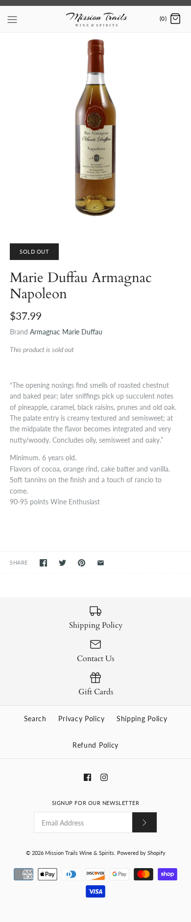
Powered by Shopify (141, 853)
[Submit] (144, 822)
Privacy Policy (81, 718)
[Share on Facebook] (43, 563)
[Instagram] (104, 777)
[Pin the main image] (81, 563)
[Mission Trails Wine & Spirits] (96, 19)
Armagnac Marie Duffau (66, 332)
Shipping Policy (142, 718)
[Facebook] (87, 777)
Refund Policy (95, 745)
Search (35, 718)
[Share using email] (100, 563)
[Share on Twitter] (62, 563)
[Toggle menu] (12, 18)
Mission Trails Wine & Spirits (79, 853)
